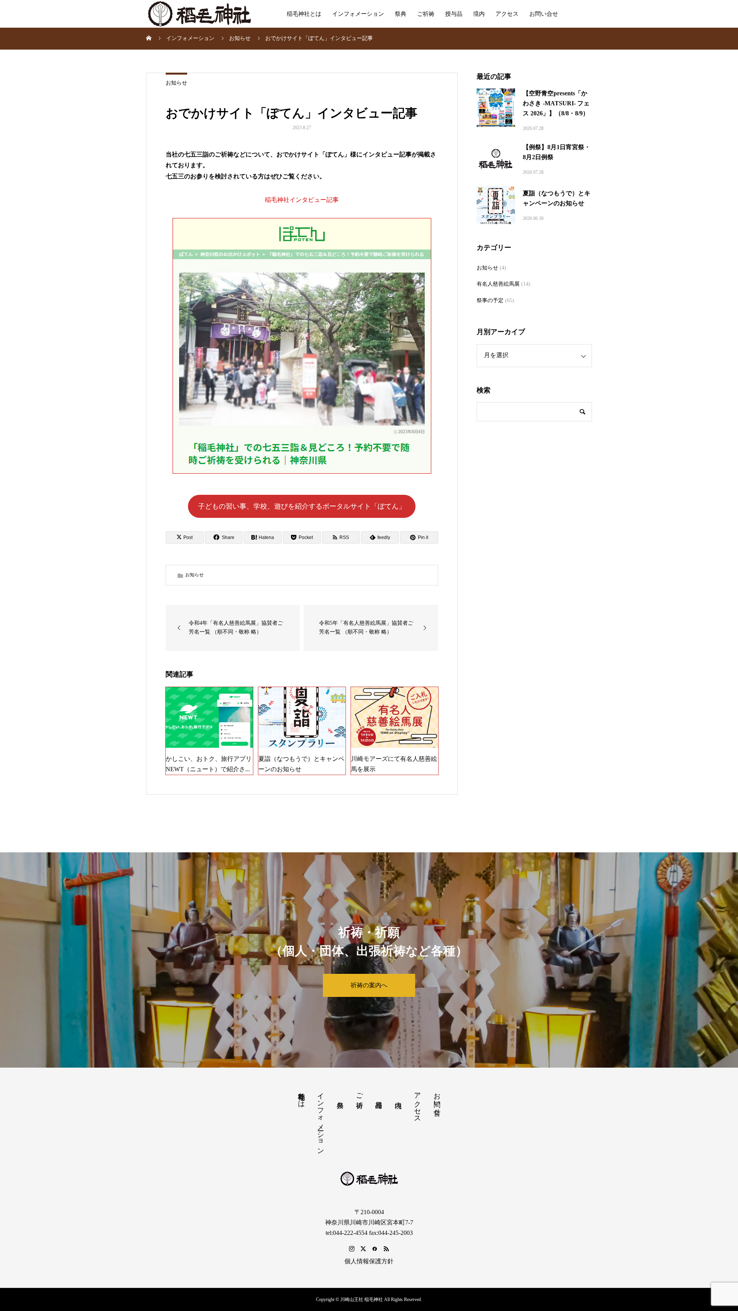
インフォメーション (358, 14)
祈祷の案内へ (369, 985)
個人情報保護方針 (369, 1261)
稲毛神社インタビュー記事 (302, 199)
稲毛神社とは (304, 14)
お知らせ (176, 83)
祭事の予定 (490, 300)
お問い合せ (543, 14)
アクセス (507, 14)
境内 (479, 14)
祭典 (400, 14)
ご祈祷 (425, 14)
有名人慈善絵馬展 (498, 284)
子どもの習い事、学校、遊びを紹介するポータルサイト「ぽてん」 (302, 506)
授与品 (453, 14)
